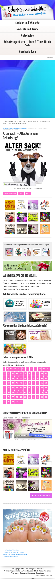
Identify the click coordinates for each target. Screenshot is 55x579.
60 (33, 388)
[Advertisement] (27, 89)
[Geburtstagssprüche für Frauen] (40, 339)
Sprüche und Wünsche (27, 23)
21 (9, 373)
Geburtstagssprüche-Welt (34, 569)
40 (42, 378)
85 (46, 397)
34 (17, 378)
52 (46, 383)
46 (21, 383)
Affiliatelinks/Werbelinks (12, 550)
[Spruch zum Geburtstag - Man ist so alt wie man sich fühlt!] (9, 477)
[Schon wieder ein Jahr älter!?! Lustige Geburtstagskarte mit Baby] (46, 464)
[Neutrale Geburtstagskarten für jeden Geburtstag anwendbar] (40, 308)
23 (17, 373)
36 (25, 378)
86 (4, 402)
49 (33, 383)
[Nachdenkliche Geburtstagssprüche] (15, 321)
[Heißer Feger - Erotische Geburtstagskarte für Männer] (18, 254)
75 (4, 397)
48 (29, 383)
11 (15, 369)
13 (23, 369)
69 (25, 392)
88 (13, 402)
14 (27, 369)
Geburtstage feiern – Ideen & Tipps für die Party (28, 43)
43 (9, 383)
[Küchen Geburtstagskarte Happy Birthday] (21, 477)
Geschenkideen (27, 51)
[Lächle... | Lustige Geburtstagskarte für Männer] (37, 254)
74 (46, 392)
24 (21, 373)
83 (38, 397)
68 (21, 392)
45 (17, 383)
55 (13, 388)
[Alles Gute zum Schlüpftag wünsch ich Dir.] (21, 464)
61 (38, 388)
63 (46, 388)
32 (9, 378)
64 (4, 392)
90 (21, 402)
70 (29, 392)
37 (29, 378)
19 (48, 369)
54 (9, 388)
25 (25, 373)
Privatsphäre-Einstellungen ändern (13, 552)
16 (36, 369)
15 (31, 369)
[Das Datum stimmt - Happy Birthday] (46, 490)
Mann (28, 193)
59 (29, 388)
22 (13, 373)
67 (17, 392)
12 (19, 369)
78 (17, 397)
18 (44, 369)
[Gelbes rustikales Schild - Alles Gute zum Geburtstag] (9, 464)
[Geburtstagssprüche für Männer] (15, 339)
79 (21, 397)
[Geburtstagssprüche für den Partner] (40, 321)
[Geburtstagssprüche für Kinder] (15, 353)
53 (4, 388)
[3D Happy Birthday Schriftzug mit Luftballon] (33, 464)
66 (13, 392)
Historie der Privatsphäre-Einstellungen (15, 554)
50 (38, 383)
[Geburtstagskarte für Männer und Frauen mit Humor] (9, 254)
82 (33, 397)
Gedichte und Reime (28, 29)
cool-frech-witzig (10, 193)
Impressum (48, 575)
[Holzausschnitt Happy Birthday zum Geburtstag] (33, 477)
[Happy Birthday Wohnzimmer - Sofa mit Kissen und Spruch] (9, 490)
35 (21, 378)
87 (9, 402)
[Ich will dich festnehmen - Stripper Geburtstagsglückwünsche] (27, 254)
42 (4, 383)
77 (13, 397)
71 (33, 392)
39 (38, 378)
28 (38, 373)
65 (9, 392)
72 (38, 392)
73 (42, 392)
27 (33, 373)
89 (17, 402)
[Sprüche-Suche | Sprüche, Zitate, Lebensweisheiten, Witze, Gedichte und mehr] (27, 541)
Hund (21, 193)
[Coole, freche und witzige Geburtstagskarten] (15, 308)
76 (9, 397)
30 (46, 373)
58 (25, 388)
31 (4, 378)
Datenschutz (38, 575)
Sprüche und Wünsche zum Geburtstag (15, 128)
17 (40, 369)
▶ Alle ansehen (41, 495)
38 (33, 378)
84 (42, 397)
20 (4, 373)
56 (17, 388)
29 (42, 373)
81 (29, 397)
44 (13, 383)
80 (25, 397)
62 (42, 388)
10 (11, 369)
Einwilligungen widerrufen (10, 556)
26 (29, 373)
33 (13, 378)
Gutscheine (27, 35)
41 (46, 378)
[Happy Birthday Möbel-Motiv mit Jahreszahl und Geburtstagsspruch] (21, 490)
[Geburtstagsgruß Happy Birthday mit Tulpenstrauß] (33, 490)
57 (21, 388)
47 (25, 383)
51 (42, 383)
